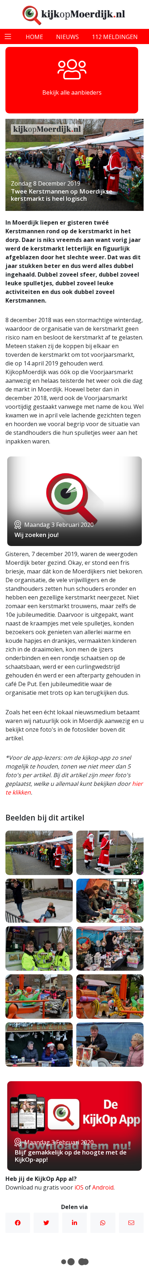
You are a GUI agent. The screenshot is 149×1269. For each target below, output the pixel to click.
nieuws (67, 37)
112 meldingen (115, 37)
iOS (79, 1187)
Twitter (46, 1223)
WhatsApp (102, 1223)
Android (103, 1187)
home (34, 37)
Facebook (17, 1223)
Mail (131, 1223)
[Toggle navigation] (8, 36)
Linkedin (74, 1223)
